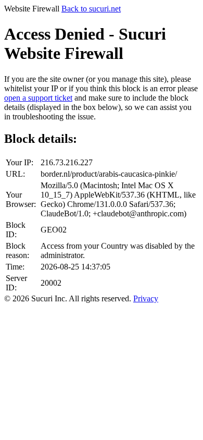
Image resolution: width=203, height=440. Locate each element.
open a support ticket (38, 97)
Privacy (145, 298)
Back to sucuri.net (91, 8)
